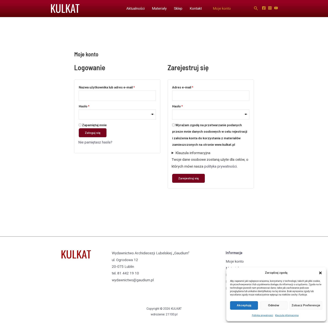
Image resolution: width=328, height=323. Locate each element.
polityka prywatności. (220, 166)
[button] (320, 273)
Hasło (92, 106)
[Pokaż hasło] (152, 114)
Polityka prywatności (262, 315)
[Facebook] (264, 8)
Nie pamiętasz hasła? (95, 142)
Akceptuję (244, 305)
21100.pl (171, 314)
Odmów (273, 305)
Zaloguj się (92, 133)
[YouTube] (276, 8)
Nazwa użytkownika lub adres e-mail (115, 87)
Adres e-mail (191, 87)
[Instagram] (270, 8)
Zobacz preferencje (306, 305)
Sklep (178, 8)
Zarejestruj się (188, 178)
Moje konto (222, 8)
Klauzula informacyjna (287, 315)
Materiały (159, 8)
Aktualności (135, 8)
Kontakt (196, 8)
